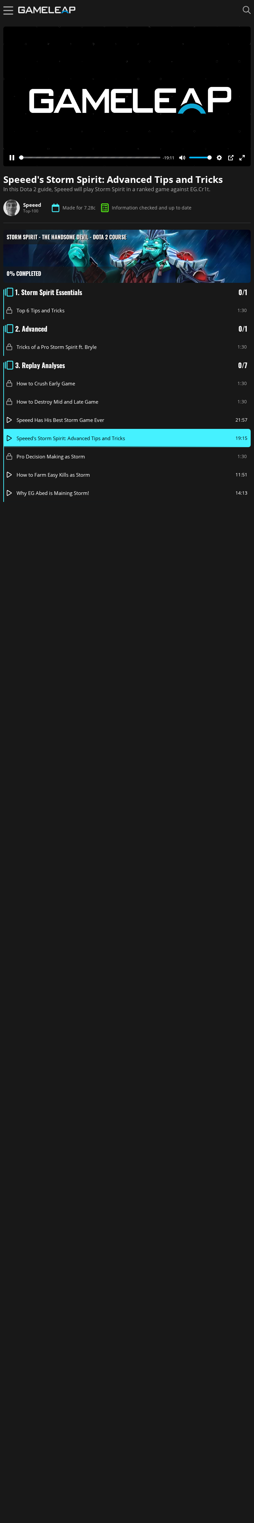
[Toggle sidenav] (8, 10)
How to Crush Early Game (46, 383)
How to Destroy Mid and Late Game (57, 401)
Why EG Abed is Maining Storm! (53, 492)
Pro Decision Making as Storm (51, 456)
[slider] (89, 157)
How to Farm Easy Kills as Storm (53, 474)
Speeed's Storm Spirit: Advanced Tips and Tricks (71, 438)
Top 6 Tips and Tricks (40, 310)
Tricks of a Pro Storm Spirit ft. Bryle (57, 346)
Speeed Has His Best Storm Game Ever (60, 419)
